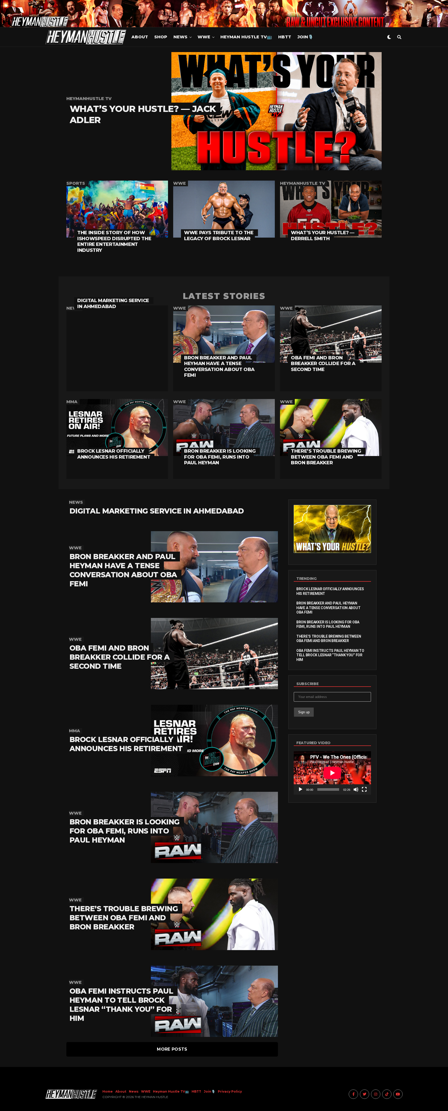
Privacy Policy (230, 1091)
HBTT (284, 36)
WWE (204, 36)
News (180, 36)
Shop (160, 36)
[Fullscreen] (364, 789)
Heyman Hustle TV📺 (246, 36)
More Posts (172, 1049)
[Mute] (356, 789)
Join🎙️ (305, 36)
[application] (332, 773)
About (139, 36)
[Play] (300, 789)
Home (107, 1091)
